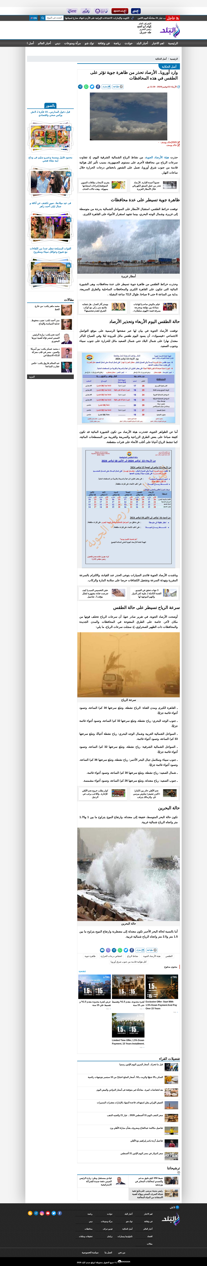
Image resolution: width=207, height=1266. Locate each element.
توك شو (89, 43)
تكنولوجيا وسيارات (125, 1236)
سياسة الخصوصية (90, 1252)
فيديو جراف (108, 1229)
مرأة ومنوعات (72, 43)
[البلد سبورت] (120, 11)
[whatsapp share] (86, 86)
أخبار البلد (142, 43)
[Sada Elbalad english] (72, 11)
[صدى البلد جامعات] (101, 11)
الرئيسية (173, 43)
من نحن (121, 1252)
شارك (105, 87)
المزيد (32, 376)
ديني (57, 43)
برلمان (110, 1236)
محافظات (89, 1229)
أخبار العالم (44, 43)
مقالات (150, 1244)
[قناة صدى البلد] (136, 11)
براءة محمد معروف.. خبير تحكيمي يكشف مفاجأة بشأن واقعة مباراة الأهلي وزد (107, 18)
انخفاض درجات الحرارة (111, 956)
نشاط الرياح (132, 956)
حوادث (129, 43)
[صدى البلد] (170, 30)
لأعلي (173, 1207)
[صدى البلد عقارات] (86, 11)
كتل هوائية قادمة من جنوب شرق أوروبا (129, 962)
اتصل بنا (108, 1252)
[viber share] (108, 950)
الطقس (168, 956)
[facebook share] (98, 86)
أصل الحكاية (161, 59)
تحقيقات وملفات (86, 1236)
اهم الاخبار (158, 43)
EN (35, 18)
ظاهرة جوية (90, 956)
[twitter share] (92, 86)
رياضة (117, 43)
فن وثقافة (104, 43)
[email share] (80, 86)
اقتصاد (150, 1236)
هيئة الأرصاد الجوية (151, 956)
